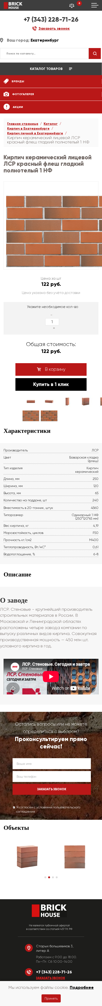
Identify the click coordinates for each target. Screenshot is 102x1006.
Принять (51, 998)
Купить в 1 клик (51, 384)
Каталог (51, 124)
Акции (17, 107)
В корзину (54, 369)
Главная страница (22, 124)
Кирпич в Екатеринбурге (28, 129)
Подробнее (82, 987)
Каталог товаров (47, 69)
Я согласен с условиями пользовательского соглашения (48, 810)
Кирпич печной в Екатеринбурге (35, 133)
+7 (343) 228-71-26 (51, 19)
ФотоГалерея (22, 94)
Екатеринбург (45, 40)
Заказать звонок (50, 978)
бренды (17, 81)
